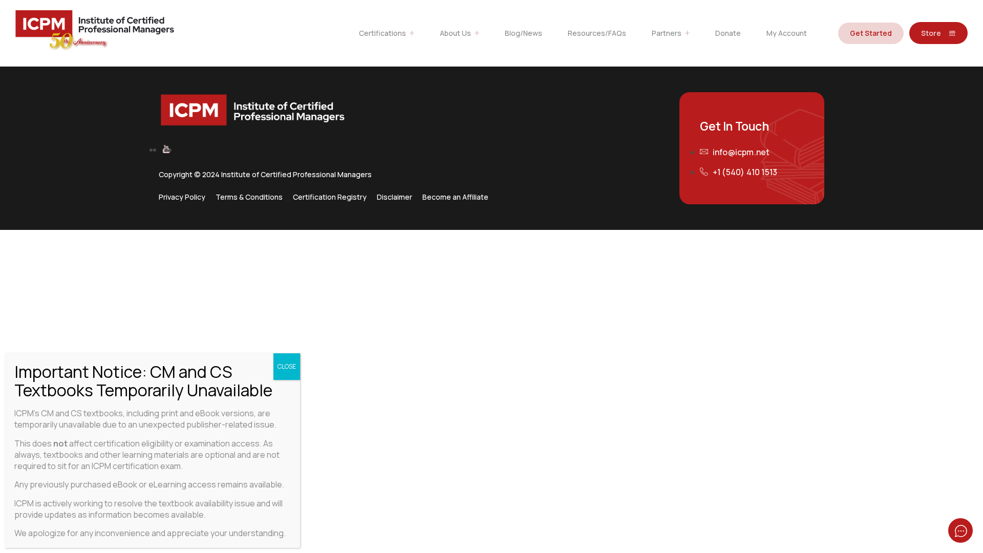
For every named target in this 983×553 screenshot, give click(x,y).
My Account (786, 33)
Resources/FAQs (597, 33)
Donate (728, 33)
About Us (455, 33)
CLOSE (286, 366)
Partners (666, 33)
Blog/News (523, 33)
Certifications (382, 33)
